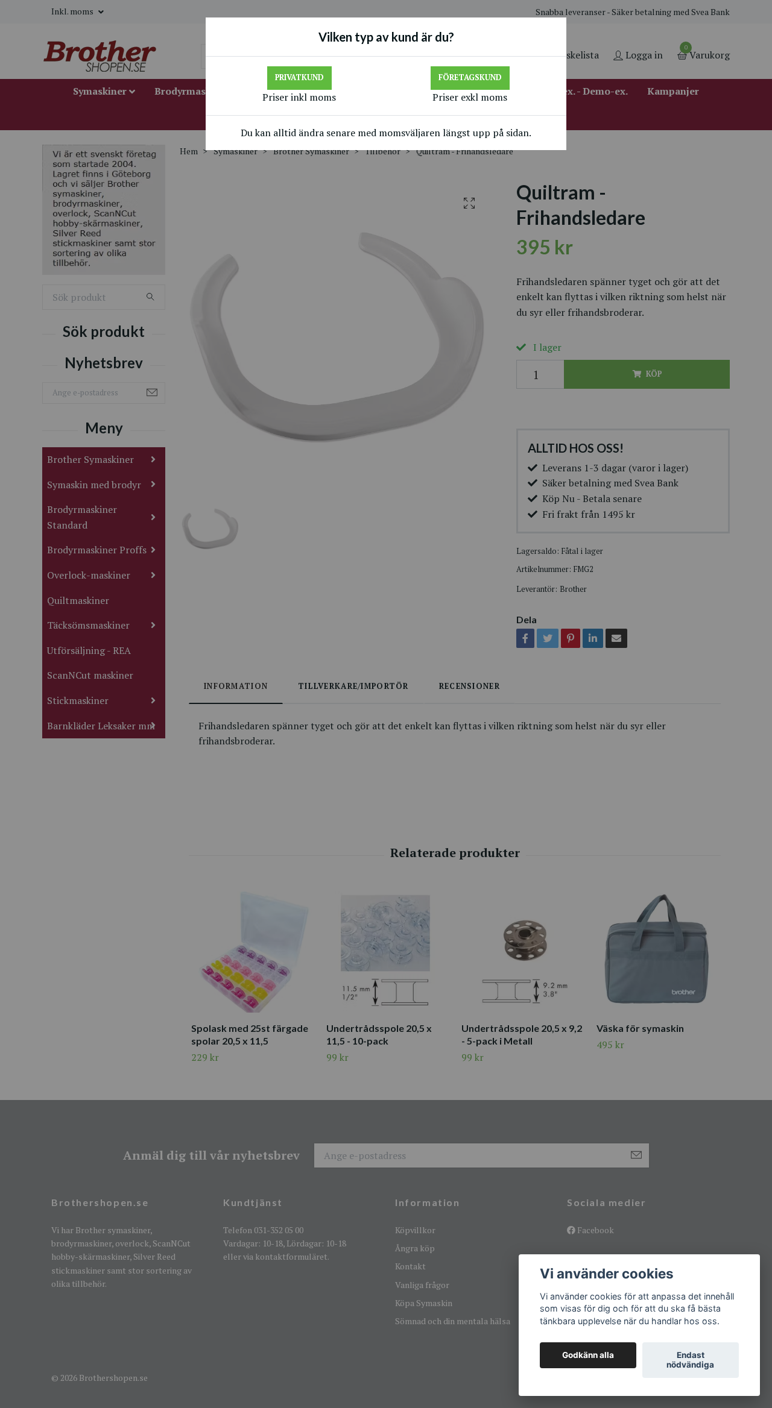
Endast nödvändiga (690, 1360)
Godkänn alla (588, 1355)
